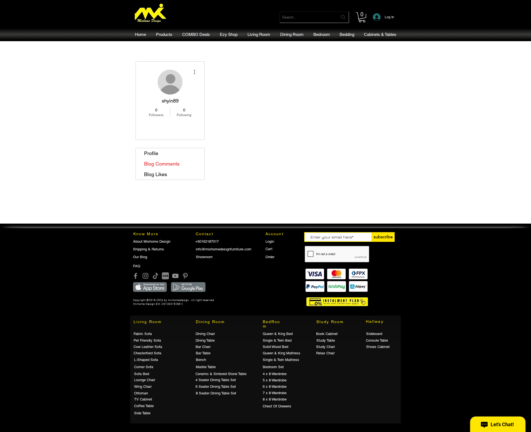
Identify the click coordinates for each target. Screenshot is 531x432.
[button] (362, 17)
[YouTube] (175, 276)
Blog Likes (155, 174)
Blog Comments (161, 164)
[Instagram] (145, 276)
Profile (151, 153)
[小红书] (165, 276)
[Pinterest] (185, 276)
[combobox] (314, 17)
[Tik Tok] (155, 276)
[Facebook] (135, 276)
